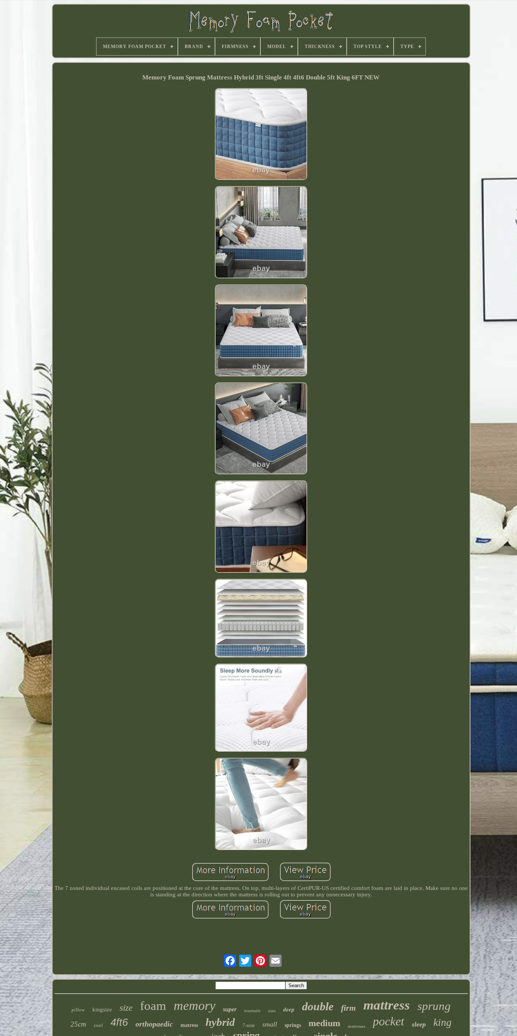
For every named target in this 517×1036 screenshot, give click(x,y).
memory (194, 1006)
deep (288, 1009)
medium (324, 1023)
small (269, 1024)
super (230, 1009)
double (317, 1006)
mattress (386, 1005)
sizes (272, 1010)
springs (293, 1025)
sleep (419, 1024)
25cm (78, 1024)
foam (153, 1006)
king (442, 1022)
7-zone (249, 1025)
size (126, 1008)
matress (189, 1025)
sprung (434, 1006)
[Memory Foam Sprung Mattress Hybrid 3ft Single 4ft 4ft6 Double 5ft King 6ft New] (261, 135)
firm (348, 1008)
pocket (388, 1021)
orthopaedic (154, 1024)
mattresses (356, 1026)
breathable (252, 1011)
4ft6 (119, 1022)
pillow (78, 1010)
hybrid (220, 1022)
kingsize (102, 1009)
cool (98, 1025)
